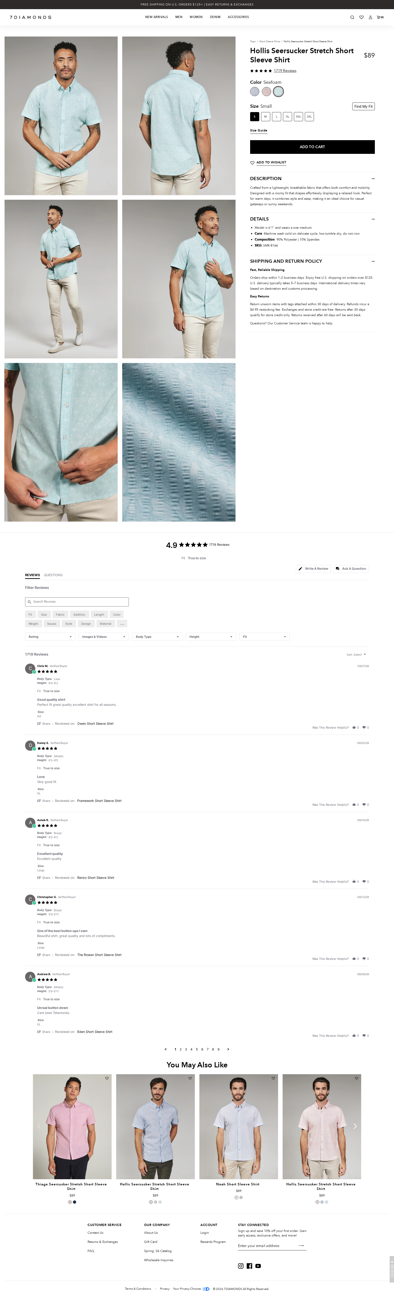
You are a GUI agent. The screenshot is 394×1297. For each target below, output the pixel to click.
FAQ (91, 1251)
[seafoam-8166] (278, 91)
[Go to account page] (370, 17)
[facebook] (249, 1266)
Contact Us (95, 1233)
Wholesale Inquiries (158, 1260)
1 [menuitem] (175, 1049)
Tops (253, 41)
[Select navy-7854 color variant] (74, 1202)
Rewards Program (213, 1242)
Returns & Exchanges (103, 1242)
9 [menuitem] (219, 1049)
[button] (122, 623)
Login (204, 1233)
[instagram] (241, 1266)
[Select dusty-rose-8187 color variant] (241, 1197)
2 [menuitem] (180, 1049)
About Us (151, 1233)
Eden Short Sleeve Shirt (94, 1032)
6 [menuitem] (202, 1049)
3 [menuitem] (186, 1049)
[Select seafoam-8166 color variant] (160, 1202)
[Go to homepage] (30, 17)
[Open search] (352, 17)
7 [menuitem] (208, 1049)
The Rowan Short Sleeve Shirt (99, 955)
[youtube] (258, 1266)
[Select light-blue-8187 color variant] (236, 1197)
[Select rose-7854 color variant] (70, 1202)
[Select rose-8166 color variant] (155, 1202)
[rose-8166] (266, 91)
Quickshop (72, 1168)
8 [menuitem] (213, 1049)
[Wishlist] (361, 17)
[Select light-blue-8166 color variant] (151, 1202)
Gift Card (150, 1242)
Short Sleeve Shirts (269, 41)
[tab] (313, 569)
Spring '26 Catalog (158, 1251)
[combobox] (50, 637)
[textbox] (368, 656)
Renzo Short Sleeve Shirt (95, 878)
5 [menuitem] (197, 1049)
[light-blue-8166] (254, 91)
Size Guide (258, 130)
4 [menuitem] (191, 1049)
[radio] (30, 614)
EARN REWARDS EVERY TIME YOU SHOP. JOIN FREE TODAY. (197, 4)
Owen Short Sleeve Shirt (95, 723)
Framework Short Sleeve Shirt (99, 801)
